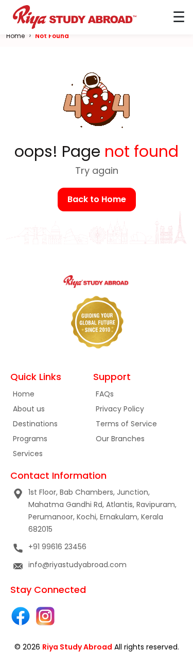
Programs (30, 439)
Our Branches (120, 439)
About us (29, 409)
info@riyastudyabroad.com (77, 564)
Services (28, 453)
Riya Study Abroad (77, 647)
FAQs (105, 394)
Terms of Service (126, 424)
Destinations (35, 424)
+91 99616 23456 (57, 546)
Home (15, 35)
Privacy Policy (120, 409)
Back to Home (96, 199)
